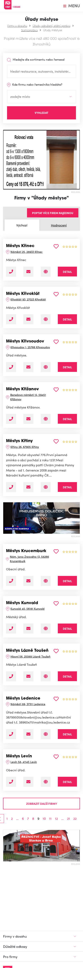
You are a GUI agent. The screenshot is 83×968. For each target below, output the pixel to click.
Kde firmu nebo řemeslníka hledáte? (36, 84)
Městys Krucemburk (26, 551)
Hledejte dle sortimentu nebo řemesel (38, 59)
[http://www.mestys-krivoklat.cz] (46, 319)
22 (75, 819)
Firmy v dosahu (17, 26)
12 (56, 819)
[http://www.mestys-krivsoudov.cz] (46, 367)
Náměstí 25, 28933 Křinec (26, 252)
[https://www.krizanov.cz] (46, 419)
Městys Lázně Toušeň (27, 651)
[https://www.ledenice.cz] (46, 734)
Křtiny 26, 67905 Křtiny (24, 447)
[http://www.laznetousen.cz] (46, 676)
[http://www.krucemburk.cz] (46, 581)
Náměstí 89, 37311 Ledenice (27, 704)
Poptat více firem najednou (52, 213)
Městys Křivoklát (22, 294)
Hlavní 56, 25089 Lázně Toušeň (30, 656)
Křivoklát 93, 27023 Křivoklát (28, 299)
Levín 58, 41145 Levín (23, 762)
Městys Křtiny (19, 441)
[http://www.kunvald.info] (46, 629)
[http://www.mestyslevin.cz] (46, 782)
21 (68, 819)
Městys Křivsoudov (25, 341)
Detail (67, 272)
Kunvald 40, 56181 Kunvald (27, 609)
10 (44, 819)
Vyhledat (41, 113)
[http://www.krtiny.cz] (46, 487)
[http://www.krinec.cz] (46, 272)
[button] (5, 160)
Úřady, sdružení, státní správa (51, 26)
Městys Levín (19, 756)
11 (50, 819)
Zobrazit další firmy (41, 804)
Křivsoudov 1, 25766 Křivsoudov (30, 347)
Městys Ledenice (23, 699)
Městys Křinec (20, 246)
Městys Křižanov (22, 389)
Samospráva (29, 30)
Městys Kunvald (22, 603)
